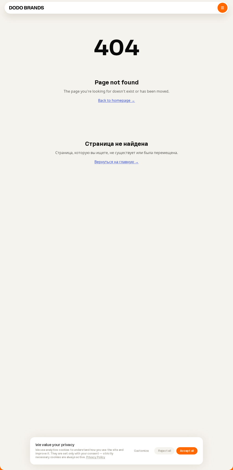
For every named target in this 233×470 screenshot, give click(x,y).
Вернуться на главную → (116, 161)
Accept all (187, 450)
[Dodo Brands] (26, 8)
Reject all (164, 450)
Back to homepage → (116, 100)
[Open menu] (223, 8)
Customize (141, 450)
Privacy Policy (95, 457)
